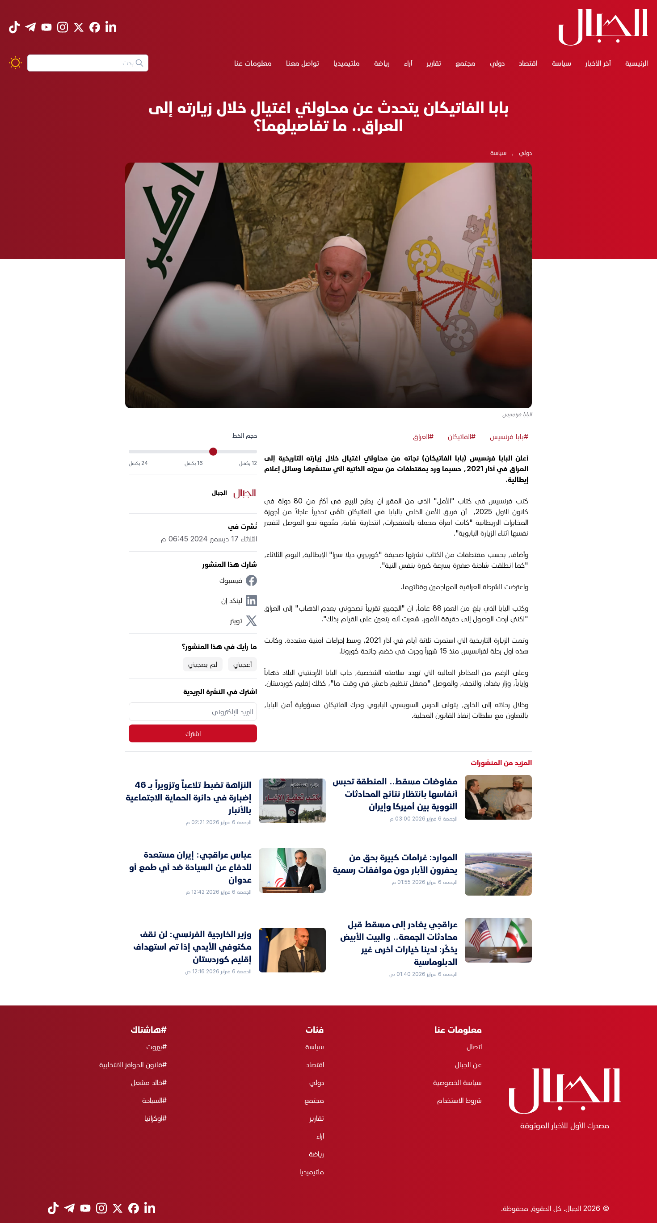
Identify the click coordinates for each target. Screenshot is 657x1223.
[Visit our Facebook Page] (94, 27)
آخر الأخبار (598, 63)
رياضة (382, 63)
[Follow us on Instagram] (62, 27)
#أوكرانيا (155, 1118)
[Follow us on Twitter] (78, 27)
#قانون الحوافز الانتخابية (133, 1064)
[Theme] (15, 62)
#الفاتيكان (462, 436)
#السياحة (154, 1100)
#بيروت (156, 1046)
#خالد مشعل (149, 1082)
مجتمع (465, 63)
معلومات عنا (253, 63)
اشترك (193, 733)
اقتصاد (528, 63)
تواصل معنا (302, 63)
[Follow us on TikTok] (14, 27)
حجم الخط (244, 435)
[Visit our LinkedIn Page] (110, 27)
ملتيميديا (346, 63)
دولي (497, 63)
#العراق (423, 436)
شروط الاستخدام (459, 1100)
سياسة (561, 63)
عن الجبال (468, 1064)
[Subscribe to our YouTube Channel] (46, 27)
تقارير (434, 63)
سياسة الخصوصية (457, 1082)
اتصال (474, 1046)
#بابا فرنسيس (509, 436)
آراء (408, 63)
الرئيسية (636, 63)
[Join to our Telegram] (30, 27)
